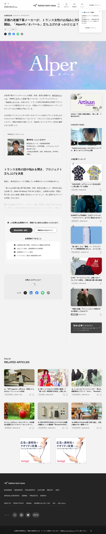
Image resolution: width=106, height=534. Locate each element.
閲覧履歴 (74, 6)
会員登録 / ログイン (94, 5)
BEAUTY (50, 490)
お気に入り (66, 6)
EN (8, 3)
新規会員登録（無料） (21, 230)
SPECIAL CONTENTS (11, 495)
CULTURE (41, 490)
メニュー (82, 6)
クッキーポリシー (69, 531)
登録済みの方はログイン (46, 230)
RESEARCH (18, 490)
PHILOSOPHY (25, 15)
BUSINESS (8, 490)
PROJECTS (34, 495)
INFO (57, 490)
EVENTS (43, 495)
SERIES (24, 495)
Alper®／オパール (12, 102)
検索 (59, 6)
